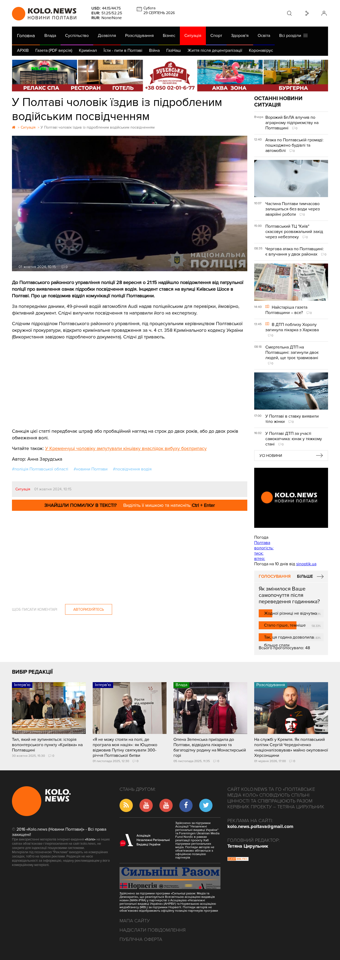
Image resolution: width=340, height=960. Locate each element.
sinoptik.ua (306, 564)
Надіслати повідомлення (153, 930)
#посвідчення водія (132, 469)
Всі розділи (291, 35)
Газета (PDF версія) (53, 50)
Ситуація (192, 35)
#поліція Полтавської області (40, 469)
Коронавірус (261, 50)
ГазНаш (173, 50)
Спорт (216, 35)
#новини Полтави (91, 469)
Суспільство (77, 35)
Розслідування (139, 35)
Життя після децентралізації (215, 50)
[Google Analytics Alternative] (238, 859)
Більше (305, 576)
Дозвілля (107, 35)
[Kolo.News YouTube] (291, 498)
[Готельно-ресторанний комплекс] (170, 75)
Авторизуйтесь (88, 609)
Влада (50, 35)
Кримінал (88, 50)
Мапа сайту (135, 921)
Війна (154, 50)
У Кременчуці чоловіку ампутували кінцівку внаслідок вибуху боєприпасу (126, 448)
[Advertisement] (129, 380)
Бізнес (169, 35)
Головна (26, 36)
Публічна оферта (141, 939)
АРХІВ (23, 50)
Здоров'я (240, 35)
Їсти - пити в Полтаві (123, 50)
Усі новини (271, 455)
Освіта (264, 35)
